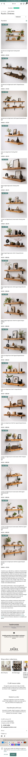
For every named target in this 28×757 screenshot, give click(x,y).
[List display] (26, 21)
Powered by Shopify (20, 740)
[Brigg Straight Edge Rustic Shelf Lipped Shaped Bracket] (14, 272)
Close (14, 730)
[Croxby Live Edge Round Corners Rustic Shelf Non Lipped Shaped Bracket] (14, 512)
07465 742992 (6, 725)
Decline (6, 754)
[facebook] (4, 736)
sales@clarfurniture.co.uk (9, 727)
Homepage (3, 11)
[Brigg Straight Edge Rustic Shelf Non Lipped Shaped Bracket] (14, 306)
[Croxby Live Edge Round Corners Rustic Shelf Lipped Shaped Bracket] (14, 477)
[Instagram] (1, 736)
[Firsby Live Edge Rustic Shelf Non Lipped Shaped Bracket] (14, 408)
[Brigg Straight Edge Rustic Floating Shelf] (14, 171)
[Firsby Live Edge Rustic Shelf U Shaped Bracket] (14, 375)
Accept (13, 754)
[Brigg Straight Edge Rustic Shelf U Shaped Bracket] (14, 239)
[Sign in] (21, 3)
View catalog (2, 3)
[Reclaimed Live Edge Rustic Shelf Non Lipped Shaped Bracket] (14, 547)
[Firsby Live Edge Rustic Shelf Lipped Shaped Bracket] (14, 341)
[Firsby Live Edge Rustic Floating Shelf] (14, 137)
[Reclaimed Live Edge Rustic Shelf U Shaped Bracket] (14, 70)
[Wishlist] (23, 3)
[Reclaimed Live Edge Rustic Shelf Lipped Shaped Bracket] (14, 104)
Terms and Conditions (16, 750)
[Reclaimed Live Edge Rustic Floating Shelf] (14, 36)
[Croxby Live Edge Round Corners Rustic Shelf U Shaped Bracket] (14, 442)
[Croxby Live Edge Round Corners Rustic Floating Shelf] (14, 205)
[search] (4, 3)
